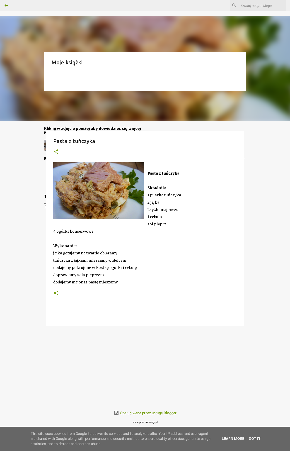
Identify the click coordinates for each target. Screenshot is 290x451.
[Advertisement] (145, 364)
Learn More (233, 438)
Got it (255, 438)
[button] (56, 152)
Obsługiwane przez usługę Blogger (147, 413)
